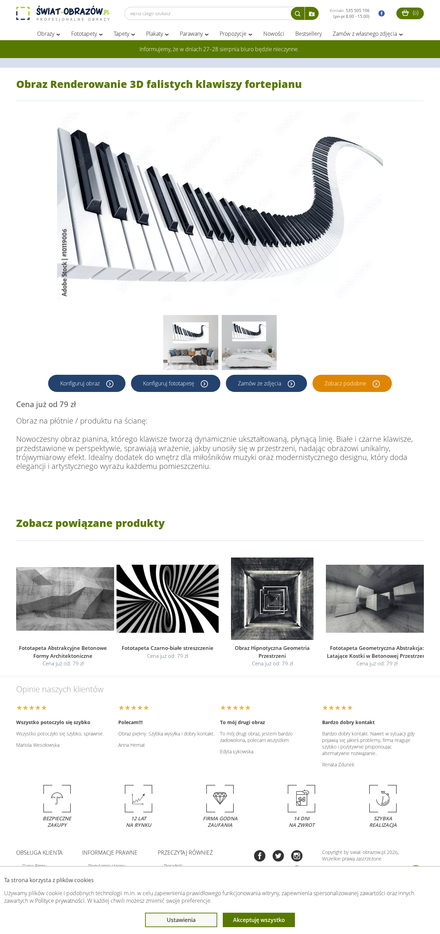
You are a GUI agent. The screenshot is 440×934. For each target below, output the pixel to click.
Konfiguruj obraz (80, 383)
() (414, 12)
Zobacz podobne (345, 383)
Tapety (121, 33)
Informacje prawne (110, 852)
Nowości (273, 33)
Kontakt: (350, 13)
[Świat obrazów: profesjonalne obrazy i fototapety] (63, 13)
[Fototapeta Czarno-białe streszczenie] (168, 599)
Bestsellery (308, 33)
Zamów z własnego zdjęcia (365, 33)
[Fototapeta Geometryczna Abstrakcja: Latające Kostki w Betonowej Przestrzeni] (377, 599)
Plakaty (154, 33)
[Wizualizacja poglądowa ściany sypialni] (249, 342)
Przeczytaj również (185, 852)
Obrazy (45, 33)
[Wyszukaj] (298, 13)
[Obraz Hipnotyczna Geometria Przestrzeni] (272, 599)
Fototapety (84, 33)
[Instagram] (297, 856)
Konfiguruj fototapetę (169, 383)
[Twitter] (278, 856)
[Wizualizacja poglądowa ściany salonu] (190, 342)
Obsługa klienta (39, 852)
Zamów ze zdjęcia (260, 383)
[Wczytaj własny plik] (312, 13)
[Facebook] (260, 856)
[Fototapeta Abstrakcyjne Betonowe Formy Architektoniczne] (63, 599)
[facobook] (380, 13)
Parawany (191, 33)
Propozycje (233, 33)
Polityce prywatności (60, 900)
